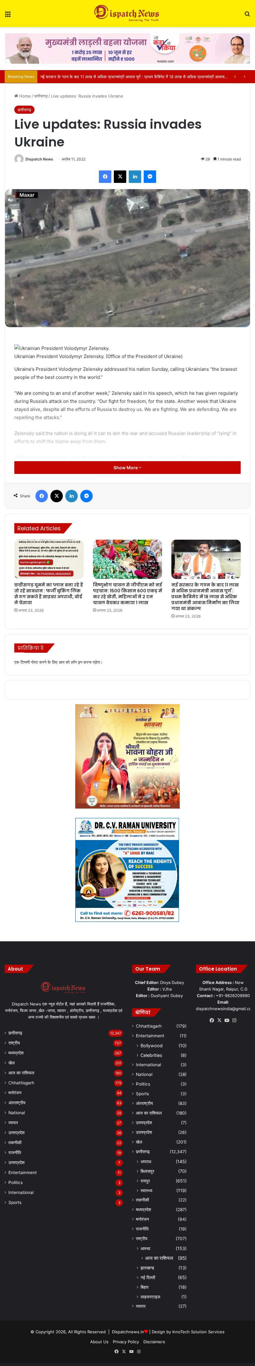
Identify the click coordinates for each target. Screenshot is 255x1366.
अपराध (146, 1161)
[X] (120, 176)
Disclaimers (154, 1341)
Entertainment (22, 1172)
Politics (15, 1182)
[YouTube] (227, 1020)
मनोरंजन (14, 1092)
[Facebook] (105, 176)
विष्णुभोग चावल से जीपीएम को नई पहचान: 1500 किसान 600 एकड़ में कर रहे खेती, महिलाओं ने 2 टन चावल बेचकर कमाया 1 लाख (127, 594)
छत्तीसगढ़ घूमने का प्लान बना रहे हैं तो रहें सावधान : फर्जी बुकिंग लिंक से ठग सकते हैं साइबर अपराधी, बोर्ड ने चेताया (48, 594)
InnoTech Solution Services (198, 1331)
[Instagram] (234, 1020)
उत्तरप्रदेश (16, 1132)
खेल (11, 1062)
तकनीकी (14, 1142)
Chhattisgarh (21, 1082)
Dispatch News (39, 159)
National (16, 1112)
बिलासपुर (147, 1171)
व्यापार (13, 1122)
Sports (14, 1202)
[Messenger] (150, 176)
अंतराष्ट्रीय (17, 1102)
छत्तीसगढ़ (41, 95)
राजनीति (14, 1152)
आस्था (145, 1248)
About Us (99, 1341)
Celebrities (151, 1055)
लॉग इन (76, 662)
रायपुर (145, 1180)
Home (24, 95)
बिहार (145, 1287)
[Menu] (8, 16)
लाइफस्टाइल (150, 1296)
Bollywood (152, 1045)
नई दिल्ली (148, 1277)
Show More (126, 467)
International (21, 1192)
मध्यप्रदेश (16, 1052)
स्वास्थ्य (146, 1190)
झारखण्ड (147, 1267)
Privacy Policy (126, 1341)
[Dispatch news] (127, 13)
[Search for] (247, 16)
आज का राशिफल (21, 1072)
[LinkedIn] (135, 176)
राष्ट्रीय (14, 1042)
